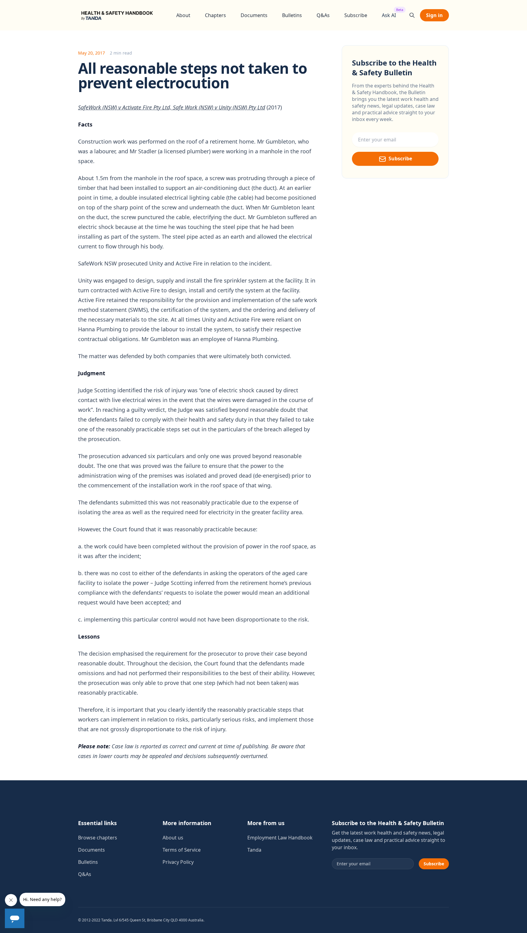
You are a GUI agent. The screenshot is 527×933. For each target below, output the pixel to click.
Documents (254, 15)
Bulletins (292, 15)
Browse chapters (97, 837)
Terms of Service (182, 849)
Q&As (323, 15)
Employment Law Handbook (280, 837)
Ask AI (389, 15)
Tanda (254, 849)
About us (173, 837)
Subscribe (355, 15)
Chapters (215, 15)
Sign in (434, 15)
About (183, 15)
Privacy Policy (178, 862)
